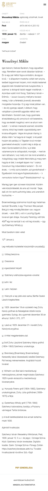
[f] (6, 210)
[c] (43, 178)
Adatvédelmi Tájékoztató (24, 480)
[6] (33, 213)
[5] (35, 159)
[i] (13, 240)
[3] (36, 130)
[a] (15, 119)
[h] (22, 225)
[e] (15, 202)
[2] (24, 104)
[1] (25, 97)
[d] (8, 185)
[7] (44, 247)
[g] (36, 217)
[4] (3, 275)
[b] (39, 134)
